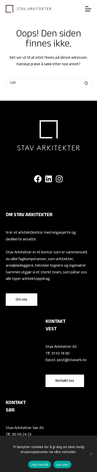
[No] (90, 453)
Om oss (21, 300)
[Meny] (88, 9)
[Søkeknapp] (86, 83)
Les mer (62, 465)
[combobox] (43, 83)
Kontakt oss (64, 381)
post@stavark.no (72, 360)
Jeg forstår (39, 465)
